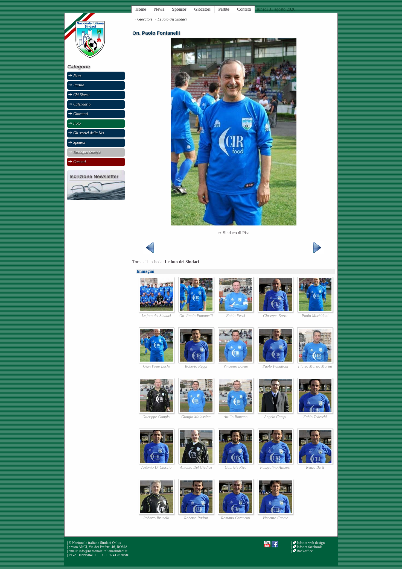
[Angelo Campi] (275, 412)
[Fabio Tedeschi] (315, 412)
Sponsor (179, 9)
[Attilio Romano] (236, 412)
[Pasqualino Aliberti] (275, 462)
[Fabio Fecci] (236, 311)
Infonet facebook (309, 547)
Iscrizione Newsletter (93, 176)
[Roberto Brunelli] (156, 513)
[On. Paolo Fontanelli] (196, 311)
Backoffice (305, 551)
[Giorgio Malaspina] (196, 412)
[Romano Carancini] (236, 513)
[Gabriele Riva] (236, 462)
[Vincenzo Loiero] (236, 361)
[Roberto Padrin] (196, 513)
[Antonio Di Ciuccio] (156, 462)
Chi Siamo (81, 94)
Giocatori (202, 9)
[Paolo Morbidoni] (315, 311)
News (159, 9)
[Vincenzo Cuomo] (275, 513)
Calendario (82, 104)
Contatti (244, 9)
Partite (223, 9)
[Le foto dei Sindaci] (156, 311)
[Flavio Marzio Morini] (315, 361)
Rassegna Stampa (86, 152)
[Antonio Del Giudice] (196, 462)
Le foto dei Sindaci (172, 19)
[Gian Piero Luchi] (156, 361)
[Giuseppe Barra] (275, 311)
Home (140, 9)
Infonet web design (311, 543)
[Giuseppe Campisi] (156, 412)
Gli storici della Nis (88, 133)
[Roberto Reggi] (196, 361)
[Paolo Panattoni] (275, 361)
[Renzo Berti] (315, 462)
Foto (77, 123)
